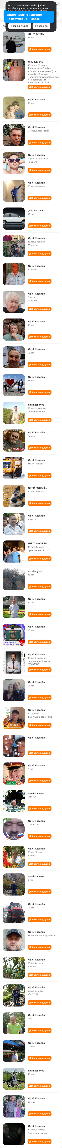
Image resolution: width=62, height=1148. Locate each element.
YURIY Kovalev (36, 34)
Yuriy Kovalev (35, 61)
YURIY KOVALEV (37, 543)
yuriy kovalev (35, 210)
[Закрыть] (50, 15)
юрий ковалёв (36, 1070)
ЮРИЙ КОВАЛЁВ (37, 487)
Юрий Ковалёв (36, 154)
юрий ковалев (36, 404)
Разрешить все (19, 25)
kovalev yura (35, 571)
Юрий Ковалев (36, 99)
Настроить (41, 25)
